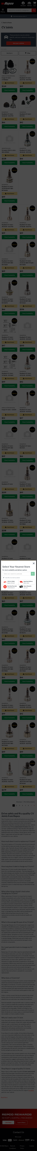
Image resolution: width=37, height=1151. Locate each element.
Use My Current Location (12, 577)
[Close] (34, 563)
